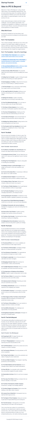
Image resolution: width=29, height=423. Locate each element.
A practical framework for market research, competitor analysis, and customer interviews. (14, 61)
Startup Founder (7, 3)
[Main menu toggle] (26, 2)
